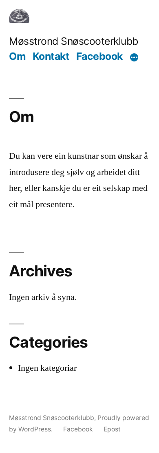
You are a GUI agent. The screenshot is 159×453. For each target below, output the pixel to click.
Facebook (99, 56)
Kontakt (51, 56)
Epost (112, 429)
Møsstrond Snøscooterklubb (73, 41)
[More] (134, 57)
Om (17, 56)
